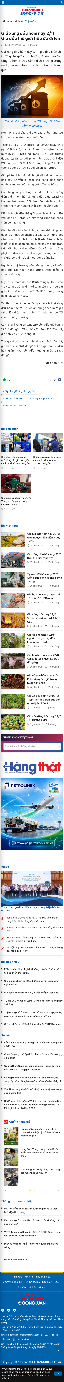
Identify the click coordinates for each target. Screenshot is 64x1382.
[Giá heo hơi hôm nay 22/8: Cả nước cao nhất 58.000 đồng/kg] (13, 661)
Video (5, 866)
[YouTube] (8, 1310)
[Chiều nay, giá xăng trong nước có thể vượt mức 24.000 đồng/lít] (48, 442)
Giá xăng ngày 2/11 (14, 398)
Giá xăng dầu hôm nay (15, 405)
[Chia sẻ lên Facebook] (59, 380)
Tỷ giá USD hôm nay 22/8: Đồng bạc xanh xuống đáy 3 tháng (44, 577)
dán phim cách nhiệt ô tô (15, 1259)
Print (8, 380)
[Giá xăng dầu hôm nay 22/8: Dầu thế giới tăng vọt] (13, 560)
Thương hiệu (43, 1276)
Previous (5, 1190)
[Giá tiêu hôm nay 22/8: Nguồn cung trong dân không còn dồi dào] (13, 641)
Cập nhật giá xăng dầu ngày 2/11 (20, 391)
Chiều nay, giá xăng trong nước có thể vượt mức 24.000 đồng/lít (47, 460)
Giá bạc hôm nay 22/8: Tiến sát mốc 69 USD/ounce (32, 1024)
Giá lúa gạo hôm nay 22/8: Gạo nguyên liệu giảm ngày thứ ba (43, 537)
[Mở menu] (3, 2)
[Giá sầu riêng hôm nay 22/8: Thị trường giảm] (13, 722)
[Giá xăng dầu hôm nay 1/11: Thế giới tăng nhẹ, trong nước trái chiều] (16, 483)
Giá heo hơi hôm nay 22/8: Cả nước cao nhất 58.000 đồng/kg (43, 658)
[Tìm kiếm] (61, 2)
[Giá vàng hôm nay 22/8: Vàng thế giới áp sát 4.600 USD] (13, 620)
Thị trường (31, 21)
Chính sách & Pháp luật (38, 1282)
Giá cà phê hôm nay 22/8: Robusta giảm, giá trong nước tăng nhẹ (43, 679)
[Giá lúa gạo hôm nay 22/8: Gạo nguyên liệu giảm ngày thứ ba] (13, 540)
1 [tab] (29, 1190)
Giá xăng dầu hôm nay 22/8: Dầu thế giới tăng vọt (31, 992)
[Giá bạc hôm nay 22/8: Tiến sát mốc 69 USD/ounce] (13, 600)
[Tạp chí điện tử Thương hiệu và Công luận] (32, 1300)
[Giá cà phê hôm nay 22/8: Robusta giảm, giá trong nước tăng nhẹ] (13, 681)
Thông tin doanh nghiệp (17, 1201)
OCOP (57, 1282)
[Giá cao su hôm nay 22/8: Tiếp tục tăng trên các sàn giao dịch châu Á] (13, 702)
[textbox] (32, 746)
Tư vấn (22, 1287)
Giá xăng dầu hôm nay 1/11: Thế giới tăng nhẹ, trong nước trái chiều (16, 501)
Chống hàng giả (20, 1121)
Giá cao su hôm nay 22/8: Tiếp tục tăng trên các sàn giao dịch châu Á (43, 699)
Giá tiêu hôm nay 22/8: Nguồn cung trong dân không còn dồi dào (41, 638)
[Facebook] (2, 1310)
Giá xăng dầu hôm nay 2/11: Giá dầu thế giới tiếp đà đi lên (30, 36)
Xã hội (5, 1035)
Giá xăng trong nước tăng (41, 398)
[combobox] (32, 746)
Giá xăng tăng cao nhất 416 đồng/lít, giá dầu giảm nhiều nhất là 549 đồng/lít (15, 460)
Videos (42, 1287)
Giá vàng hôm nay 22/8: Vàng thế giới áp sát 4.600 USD (43, 618)
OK (58, 1373)
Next (59, 1190)
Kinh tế (19, 21)
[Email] (14, 1310)
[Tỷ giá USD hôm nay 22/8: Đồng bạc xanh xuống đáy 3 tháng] (13, 580)
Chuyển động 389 (12, 1282)
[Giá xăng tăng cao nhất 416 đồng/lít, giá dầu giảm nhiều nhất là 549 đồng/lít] (16, 442)
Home (8, 21)
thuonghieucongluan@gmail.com (23, 1334)
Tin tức (18, 1276)
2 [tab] (34, 1190)
